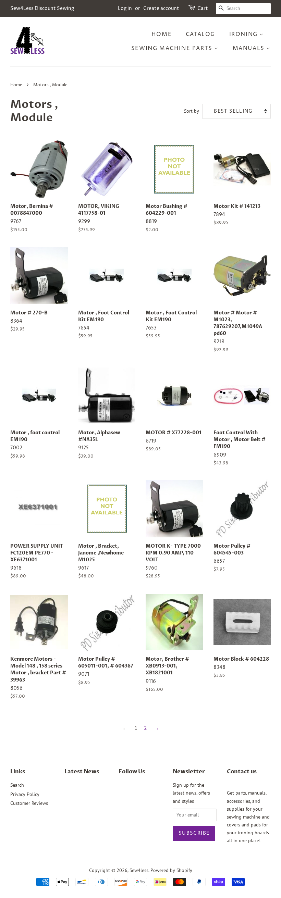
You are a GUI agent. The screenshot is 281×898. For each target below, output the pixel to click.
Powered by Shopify (171, 870)
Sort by (191, 111)
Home (161, 34)
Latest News (81, 771)
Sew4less (139, 870)
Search (17, 785)
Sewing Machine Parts (173, 48)
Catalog (200, 34)
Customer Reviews (29, 803)
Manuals (250, 48)
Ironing (244, 34)
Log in (125, 8)
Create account (161, 8)
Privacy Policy (24, 794)
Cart (202, 8)
